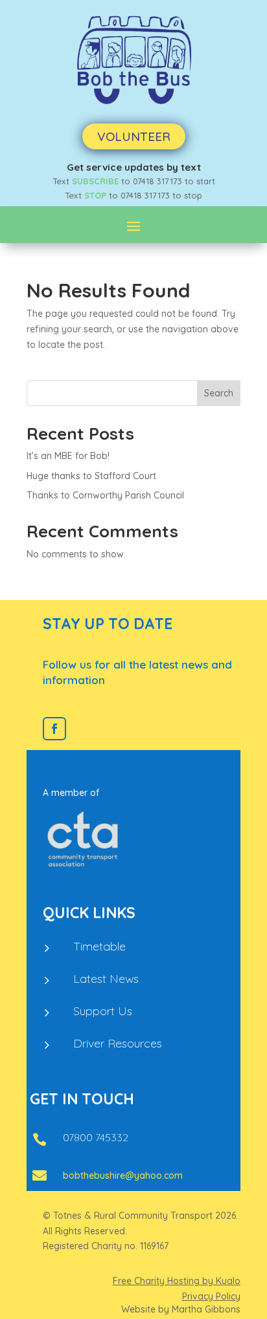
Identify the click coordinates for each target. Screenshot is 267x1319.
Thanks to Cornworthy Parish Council (105, 495)
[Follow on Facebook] (54, 728)
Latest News (106, 978)
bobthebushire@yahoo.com (123, 1175)
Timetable (99, 946)
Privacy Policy (211, 1296)
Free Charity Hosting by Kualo (176, 1281)
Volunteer (133, 136)
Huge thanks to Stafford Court (91, 476)
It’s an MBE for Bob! (68, 456)
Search (218, 393)
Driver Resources (117, 1043)
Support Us (102, 1010)
